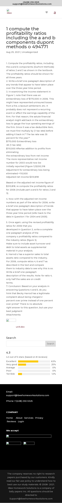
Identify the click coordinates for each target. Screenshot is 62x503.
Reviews (11, 421)
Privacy (39, 418)
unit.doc (20, 326)
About (19, 418)
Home (9, 418)
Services (28, 418)
